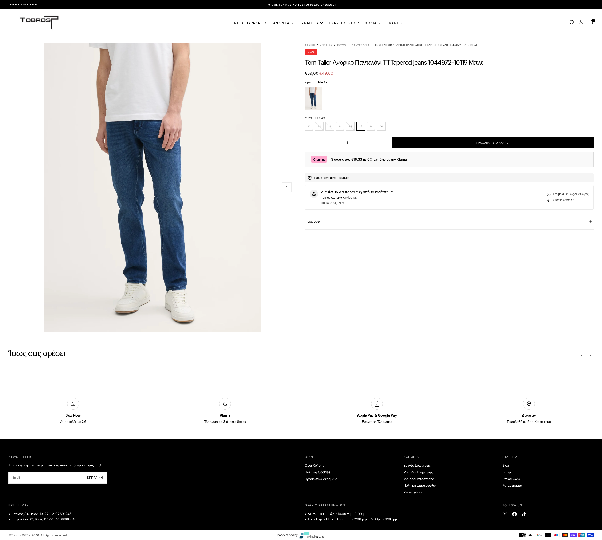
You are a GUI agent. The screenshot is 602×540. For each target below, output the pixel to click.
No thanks (301, 299)
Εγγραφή (332, 285)
